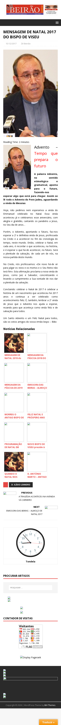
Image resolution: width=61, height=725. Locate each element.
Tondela (30, 561)
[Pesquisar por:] (30, 587)
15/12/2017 (11, 43)
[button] (56, 22)
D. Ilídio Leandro (20, 484)
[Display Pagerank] (30, 657)
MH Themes (49, 705)
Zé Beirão (26, 43)
